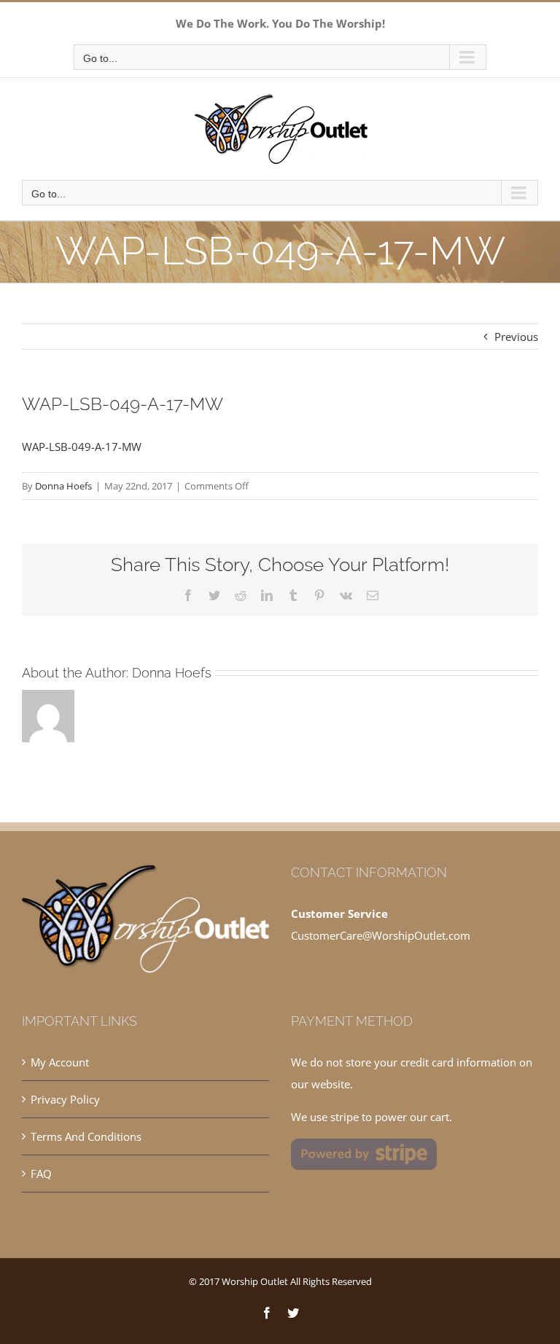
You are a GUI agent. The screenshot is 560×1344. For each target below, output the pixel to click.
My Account (60, 1062)
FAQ (41, 1173)
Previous (516, 336)
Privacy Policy (65, 1099)
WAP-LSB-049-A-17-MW (81, 446)
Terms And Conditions (86, 1136)
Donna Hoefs (63, 485)
